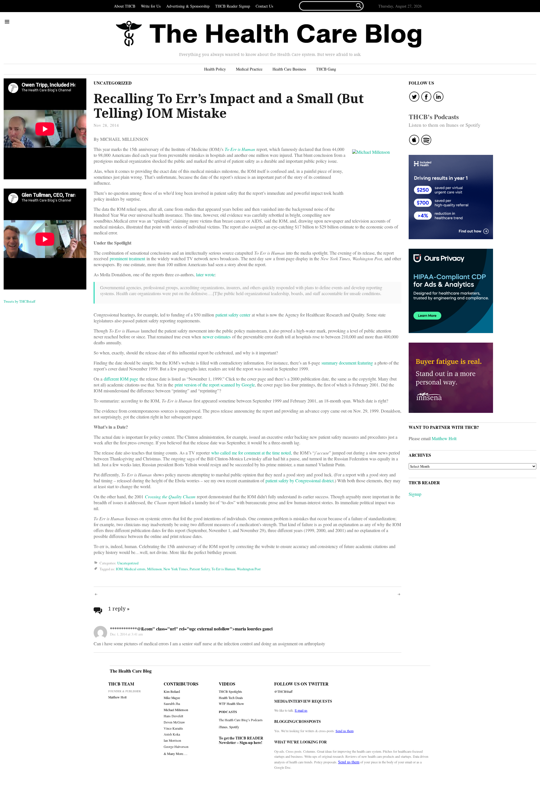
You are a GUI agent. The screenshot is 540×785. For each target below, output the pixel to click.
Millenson (154, 568)
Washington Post (249, 568)
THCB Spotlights (230, 691)
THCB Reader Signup (232, 6)
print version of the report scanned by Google (215, 385)
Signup (415, 494)
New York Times (175, 568)
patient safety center (232, 315)
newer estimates (216, 337)
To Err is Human (240, 149)
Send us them (345, 731)
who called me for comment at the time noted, (251, 453)
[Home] (268, 34)
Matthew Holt (444, 438)
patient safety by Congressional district (300, 480)
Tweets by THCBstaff (19, 301)
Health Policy (215, 69)
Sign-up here (250, 742)
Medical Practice (249, 69)
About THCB (124, 6)
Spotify (234, 727)
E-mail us (301, 710)
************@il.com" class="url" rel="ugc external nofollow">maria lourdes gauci (191, 628)
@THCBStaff (283, 691)
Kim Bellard (172, 691)
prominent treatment (127, 258)
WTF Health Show (231, 704)
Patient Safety (200, 568)
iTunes (223, 727)
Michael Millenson (176, 710)
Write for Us (151, 6)
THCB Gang (326, 69)
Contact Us (264, 6)
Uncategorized (113, 83)
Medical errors (134, 568)
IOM (119, 568)
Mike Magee (172, 698)
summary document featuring (347, 363)
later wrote (205, 274)
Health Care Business (289, 69)
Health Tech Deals (231, 698)
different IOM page (121, 379)
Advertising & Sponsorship (188, 6)
